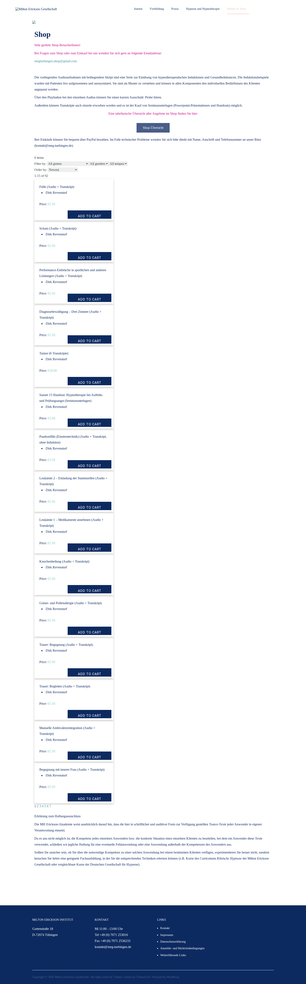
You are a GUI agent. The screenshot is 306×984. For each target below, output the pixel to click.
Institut (138, 8)
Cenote (128, 977)
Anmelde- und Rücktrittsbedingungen (182, 948)
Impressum (166, 935)
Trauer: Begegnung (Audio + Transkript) (66, 644)
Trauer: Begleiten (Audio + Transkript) (64, 686)
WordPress (173, 977)
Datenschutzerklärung (173, 941)
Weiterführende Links (173, 955)
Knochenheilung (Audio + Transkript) (64, 561)
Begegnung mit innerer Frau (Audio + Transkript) (71, 769)
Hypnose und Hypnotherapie (203, 8)
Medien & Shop (236, 8)
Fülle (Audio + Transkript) (56, 187)
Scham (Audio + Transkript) (57, 228)
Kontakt (165, 928)
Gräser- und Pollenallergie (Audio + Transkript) (70, 603)
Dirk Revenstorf (56, 192)
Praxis (175, 8)
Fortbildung (157, 8)
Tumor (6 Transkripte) (53, 353)
